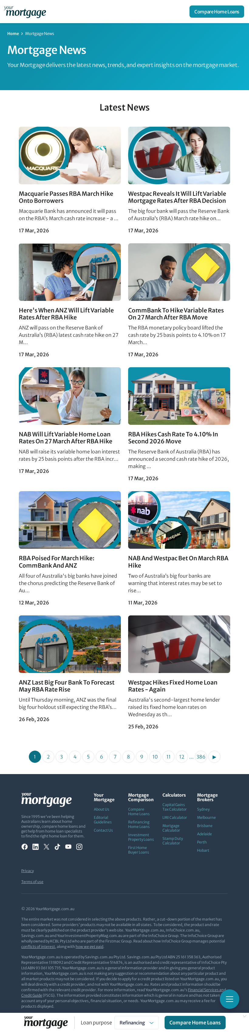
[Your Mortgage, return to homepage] (26, 11)
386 (201, 757)
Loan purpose (96, 1023)
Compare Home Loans (216, 12)
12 (181, 757)
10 (155, 757)
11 (168, 757)
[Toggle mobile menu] (229, 999)
